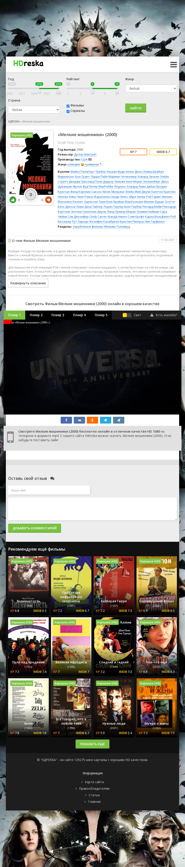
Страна (14, 100)
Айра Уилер (137, 197)
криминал (92, 164)
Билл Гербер (133, 207)
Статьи (94, 795)
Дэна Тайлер (93, 207)
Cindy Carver (98, 216)
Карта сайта (94, 782)
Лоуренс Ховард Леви (130, 186)
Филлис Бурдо (154, 202)
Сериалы (77, 110)
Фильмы (77, 105)
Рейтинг (73, 79)
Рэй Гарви (153, 197)
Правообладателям (94, 788)
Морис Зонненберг (146, 181)
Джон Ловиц (143, 172)
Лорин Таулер (113, 207)
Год (11, 79)
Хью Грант (82, 176)
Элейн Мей (133, 192)
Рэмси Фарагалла (97, 197)
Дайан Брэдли (156, 186)
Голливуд (123, 226)
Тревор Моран (125, 212)
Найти (135, 108)
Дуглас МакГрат (85, 154)
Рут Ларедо (80, 221)
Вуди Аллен (126, 172)
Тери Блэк (106, 202)
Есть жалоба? (166, 315)
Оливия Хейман (148, 212)
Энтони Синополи (84, 212)
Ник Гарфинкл (155, 221)
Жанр (129, 79)
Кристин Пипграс (132, 221)
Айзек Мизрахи (113, 192)
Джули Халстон (152, 192)
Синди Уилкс (119, 197)
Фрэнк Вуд (80, 186)
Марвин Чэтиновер (123, 176)
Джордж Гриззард (82, 181)
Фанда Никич (117, 216)
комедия (73, 164)
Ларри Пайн (99, 176)
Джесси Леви (74, 207)
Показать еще (92, 744)
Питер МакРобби (101, 186)
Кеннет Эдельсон (85, 202)
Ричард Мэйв (152, 207)
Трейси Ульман (106, 172)
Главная (94, 801)
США (84, 159)
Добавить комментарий (35, 528)
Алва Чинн (76, 197)
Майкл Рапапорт (83, 172)
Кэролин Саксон (90, 192)
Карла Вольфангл (157, 216)
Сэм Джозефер (78, 216)
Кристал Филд (68, 192)
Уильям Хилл (123, 181)
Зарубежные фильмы (88, 226)
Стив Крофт (136, 216)
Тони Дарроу (104, 181)
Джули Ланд (105, 212)
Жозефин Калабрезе (104, 221)
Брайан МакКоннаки (128, 202)
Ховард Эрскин (148, 176)
